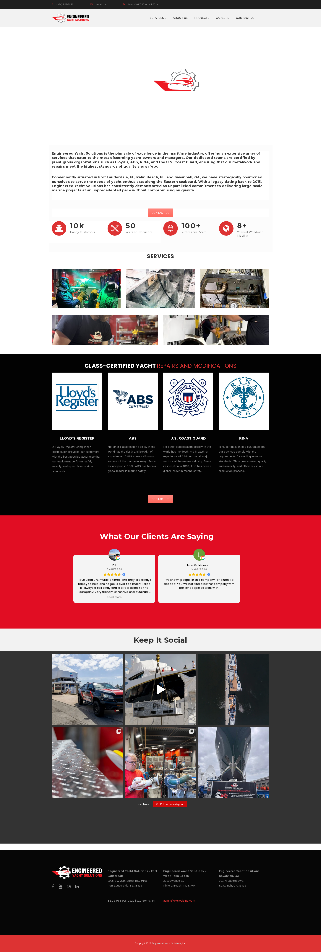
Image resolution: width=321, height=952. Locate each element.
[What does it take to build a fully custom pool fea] (160, 689)
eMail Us (101, 4)
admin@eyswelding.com (179, 900)
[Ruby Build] (77, 872)
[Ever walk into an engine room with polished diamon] (87, 762)
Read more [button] (114, 597)
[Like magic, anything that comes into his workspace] (160, 762)
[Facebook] (53, 886)
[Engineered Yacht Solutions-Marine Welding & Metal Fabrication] (70, 17)
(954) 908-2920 (64, 4)
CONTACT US (161, 212)
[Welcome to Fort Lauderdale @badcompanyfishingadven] (233, 689)
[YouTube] (60, 886)
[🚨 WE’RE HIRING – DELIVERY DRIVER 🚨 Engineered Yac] (87, 689)
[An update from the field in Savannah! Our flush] (233, 762)
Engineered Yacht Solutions (166, 943)
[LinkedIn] (77, 886)
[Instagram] (69, 886)
